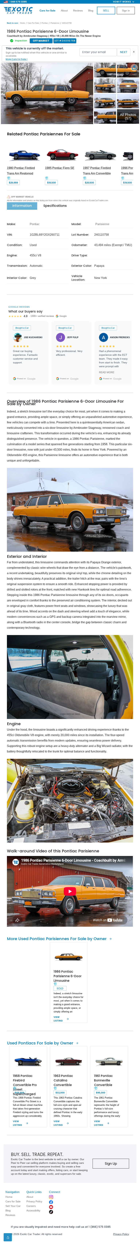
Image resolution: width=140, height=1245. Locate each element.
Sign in (126, 10)
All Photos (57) (128, 116)
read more (106, 372)
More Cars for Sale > (17, 59)
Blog (90, 10)
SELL (106, 10)
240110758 (67, 23)
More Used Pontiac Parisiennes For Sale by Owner (57, 939)
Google (31, 378)
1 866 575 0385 (18, 1)
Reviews (78, 10)
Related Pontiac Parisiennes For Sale (43, 134)
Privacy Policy (121, 1234)
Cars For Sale (33, 23)
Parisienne (54, 23)
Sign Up (111, 1163)
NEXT (123, 52)
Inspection (21, 40)
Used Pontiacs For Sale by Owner (40, 1043)
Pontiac (45, 23)
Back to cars (12, 23)
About (64, 10)
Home (22, 23)
